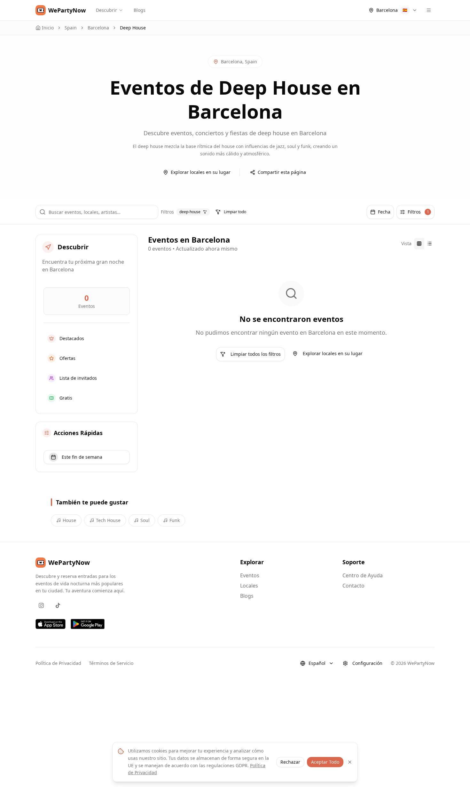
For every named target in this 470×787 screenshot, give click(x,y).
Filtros (418, 212)
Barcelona (98, 28)
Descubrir (106, 10)
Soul (145, 520)
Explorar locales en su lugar (201, 172)
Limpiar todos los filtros (256, 354)
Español (317, 663)
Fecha (384, 212)
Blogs (139, 10)
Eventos (249, 575)
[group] (424, 243)
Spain (71, 28)
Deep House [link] (133, 28)
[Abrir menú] (429, 10)
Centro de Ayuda (362, 575)
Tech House (108, 520)
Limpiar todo (235, 211)
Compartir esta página (282, 172)
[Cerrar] (350, 762)
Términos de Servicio (111, 663)
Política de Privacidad (58, 663)
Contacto (353, 585)
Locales (249, 585)
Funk (174, 520)
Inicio (48, 28)
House (69, 520)
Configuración (367, 663)
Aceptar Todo (325, 762)
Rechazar (290, 762)
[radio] (419, 243)
